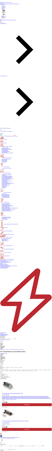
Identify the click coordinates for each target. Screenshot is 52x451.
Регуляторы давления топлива (6, 208)
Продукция (1, 133)
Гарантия (3, 6)
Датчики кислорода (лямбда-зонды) (7, 174)
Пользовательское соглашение (10, 438)
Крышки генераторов (5, 147)
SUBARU (2, 343)
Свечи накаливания (4, 219)
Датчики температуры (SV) (6, 185)
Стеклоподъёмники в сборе (6, 197)
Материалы (4, 17)
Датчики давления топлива (6, 179)
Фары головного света (5, 239)
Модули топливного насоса (6, 206)
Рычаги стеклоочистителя (5, 196)
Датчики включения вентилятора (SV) (7, 177)
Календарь (2, 131)
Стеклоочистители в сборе (5, 195)
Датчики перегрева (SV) (5, 182)
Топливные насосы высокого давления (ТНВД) (8, 209)
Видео (2, 353)
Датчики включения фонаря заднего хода (7, 178)
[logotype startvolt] (1, 21)
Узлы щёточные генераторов (6, 151)
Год (1, 345)
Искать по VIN (8, 339)
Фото (6, 128)
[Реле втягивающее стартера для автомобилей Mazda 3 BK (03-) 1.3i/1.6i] (8, 391)
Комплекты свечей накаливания (6, 217)
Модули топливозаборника (5, 207)
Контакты (18, 437)
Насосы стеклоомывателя (5, 194)
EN (0, 130)
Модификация (2, 357)
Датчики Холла (4, 187)
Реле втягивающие (4, 159)
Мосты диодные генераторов (6, 148)
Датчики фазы (4, 186)
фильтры (2, 362)
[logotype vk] (2, 439)
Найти (1, 348)
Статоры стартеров (4, 161)
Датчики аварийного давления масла (7, 176)
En (1, 19)
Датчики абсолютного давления (6, 175)
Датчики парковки (4, 181)
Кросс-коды (4, 16)
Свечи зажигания (4, 218)
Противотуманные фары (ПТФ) (6, 238)
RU (0, 19)
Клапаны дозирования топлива (6, 203)
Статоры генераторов (5, 150)
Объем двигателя (3, 346)
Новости (3, 8)
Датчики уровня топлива (5, 204)
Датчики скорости (4, 184)
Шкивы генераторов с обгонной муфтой (7, 152)
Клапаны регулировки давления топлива (7, 205)
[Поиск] (15, 338)
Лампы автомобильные (5, 240)
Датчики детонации (4, 180)
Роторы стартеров (4, 160)
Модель (2, 344)
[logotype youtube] (2, 440)
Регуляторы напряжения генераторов (7, 149)
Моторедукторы (4, 193)
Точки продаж (4, 7)
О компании (2, 437)
